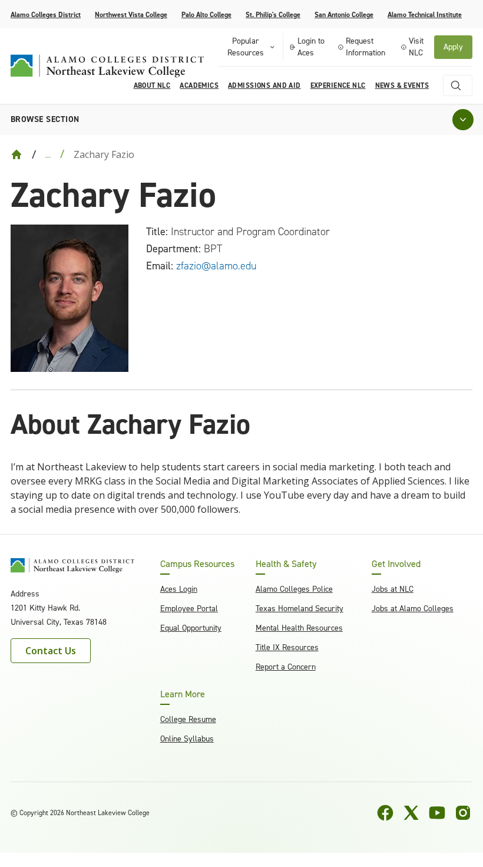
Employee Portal (189, 608)
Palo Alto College (206, 14)
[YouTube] (437, 812)
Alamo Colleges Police (294, 589)
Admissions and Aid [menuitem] (264, 85)
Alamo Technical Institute (425, 14)
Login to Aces (311, 46)
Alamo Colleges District (46, 14)
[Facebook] (385, 812)
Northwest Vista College (131, 14)
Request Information (365, 46)
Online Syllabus (187, 738)
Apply (453, 46)
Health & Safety (286, 564)
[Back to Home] (16, 154)
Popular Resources (245, 46)
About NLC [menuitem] (152, 85)
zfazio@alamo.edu (216, 266)
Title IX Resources (287, 647)
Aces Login (178, 589)
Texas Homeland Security (299, 608)
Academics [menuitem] (199, 85)
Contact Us (50, 650)
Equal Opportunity (190, 628)
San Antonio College (344, 14)
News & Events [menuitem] (402, 85)
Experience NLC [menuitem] (338, 85)
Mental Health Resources (299, 628)
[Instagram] (463, 812)
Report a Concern (286, 666)
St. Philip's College (273, 14)
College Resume (188, 719)
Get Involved (396, 564)
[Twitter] (411, 812)
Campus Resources (197, 564)
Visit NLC (416, 46)
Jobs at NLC (392, 589)
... (48, 154)
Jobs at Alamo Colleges (413, 608)
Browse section (45, 119)
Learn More (182, 694)
